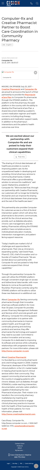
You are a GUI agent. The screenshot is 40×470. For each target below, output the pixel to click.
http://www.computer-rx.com (15, 351)
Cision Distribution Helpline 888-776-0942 (20, 456)
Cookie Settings (29, 463)
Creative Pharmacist (11, 89)
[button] (31, 3)
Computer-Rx (31, 89)
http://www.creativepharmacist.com (18, 414)
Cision (23, 467)
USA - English (6, 45)
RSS (21, 463)
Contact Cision (19, 443)
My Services (19, 450)
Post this (21, 157)
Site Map (14, 463)
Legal (8, 463)
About (20, 448)
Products (20, 446)
